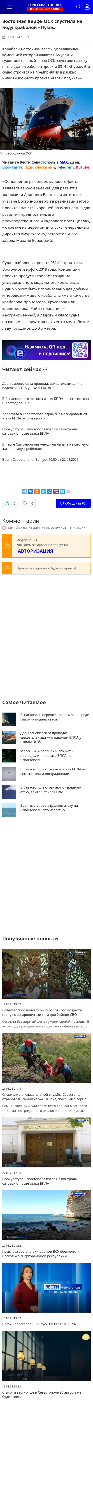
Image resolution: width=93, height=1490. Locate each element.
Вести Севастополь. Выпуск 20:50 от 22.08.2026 (40, 459)
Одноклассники (39, 167)
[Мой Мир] (49, 491)
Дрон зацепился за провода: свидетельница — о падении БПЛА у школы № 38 (42, 385)
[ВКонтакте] (30, 491)
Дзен (74, 162)
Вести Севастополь (38, 162)
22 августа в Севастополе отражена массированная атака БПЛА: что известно (44, 416)
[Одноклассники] (37, 491)
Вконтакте (12, 167)
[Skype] (62, 491)
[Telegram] (24, 491)
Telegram (65, 167)
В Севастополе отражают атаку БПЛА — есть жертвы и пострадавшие (45, 401)
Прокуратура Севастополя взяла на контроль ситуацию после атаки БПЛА (39, 431)
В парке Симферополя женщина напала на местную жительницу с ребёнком (45, 446)
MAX (64, 162)
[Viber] (56, 491)
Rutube (82, 167)
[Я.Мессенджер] (43, 491)
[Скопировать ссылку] (68, 491)
